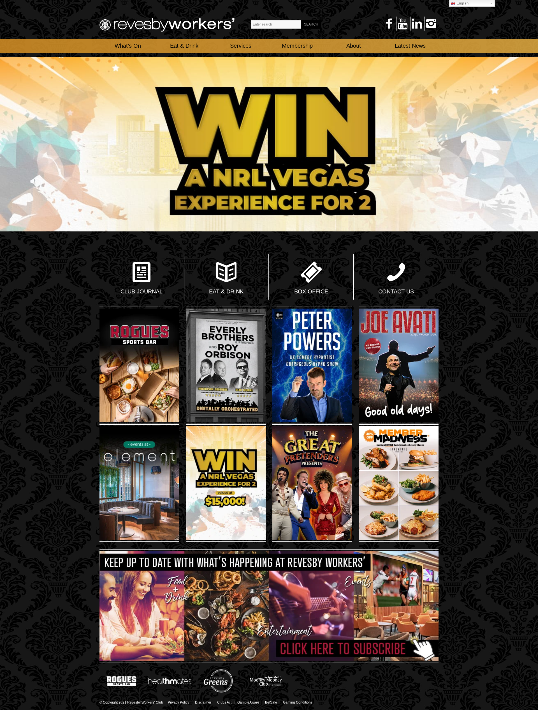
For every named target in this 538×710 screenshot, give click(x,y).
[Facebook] (388, 24)
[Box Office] (311, 272)
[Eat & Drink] (226, 272)
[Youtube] (402, 24)
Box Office (311, 291)
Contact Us (396, 291)
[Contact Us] (396, 272)
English (462, 3)
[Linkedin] (417, 24)
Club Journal (141, 291)
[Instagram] (431, 24)
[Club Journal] (141, 272)
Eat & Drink (226, 291)
